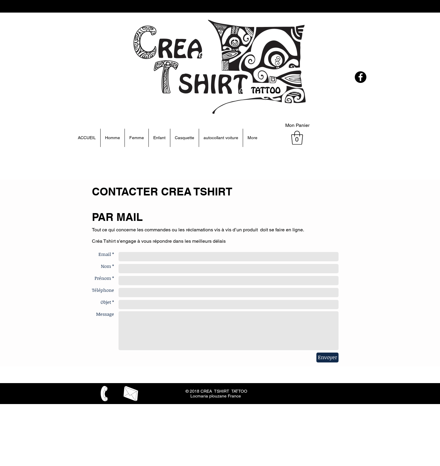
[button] (297, 138)
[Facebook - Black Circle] (360, 77)
